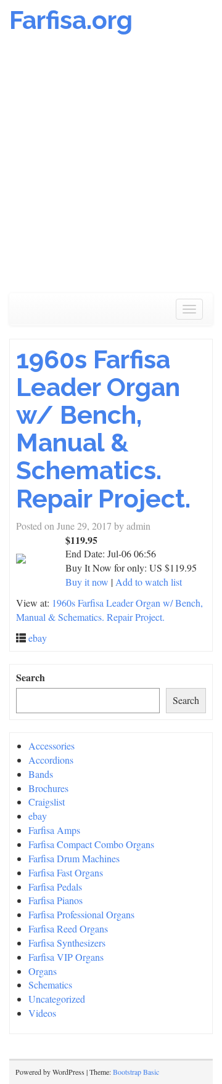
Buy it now (87, 581)
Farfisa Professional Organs (81, 914)
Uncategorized (56, 998)
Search (30, 677)
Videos (42, 1012)
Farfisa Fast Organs (65, 872)
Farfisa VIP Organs (66, 956)
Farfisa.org (71, 20)
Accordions (50, 759)
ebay (37, 637)
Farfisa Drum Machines (74, 858)
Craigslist (46, 801)
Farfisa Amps (54, 829)
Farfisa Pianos (55, 900)
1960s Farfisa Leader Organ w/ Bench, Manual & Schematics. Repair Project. (103, 428)
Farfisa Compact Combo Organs (91, 844)
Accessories (51, 745)
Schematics (50, 984)
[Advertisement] (111, 170)
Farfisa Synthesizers (66, 942)
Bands (40, 773)
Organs (42, 971)
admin (138, 525)
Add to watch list (148, 581)
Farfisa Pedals (55, 886)
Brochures (48, 788)
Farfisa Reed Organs (68, 928)
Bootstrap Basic (136, 1072)
